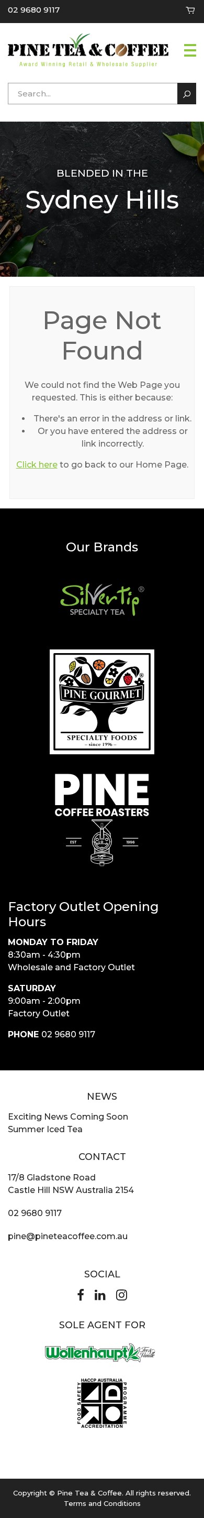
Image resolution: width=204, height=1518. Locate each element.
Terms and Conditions (102, 1503)
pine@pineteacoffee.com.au (68, 1236)
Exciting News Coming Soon (68, 1117)
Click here (37, 465)
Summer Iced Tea (45, 1129)
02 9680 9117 (34, 10)
